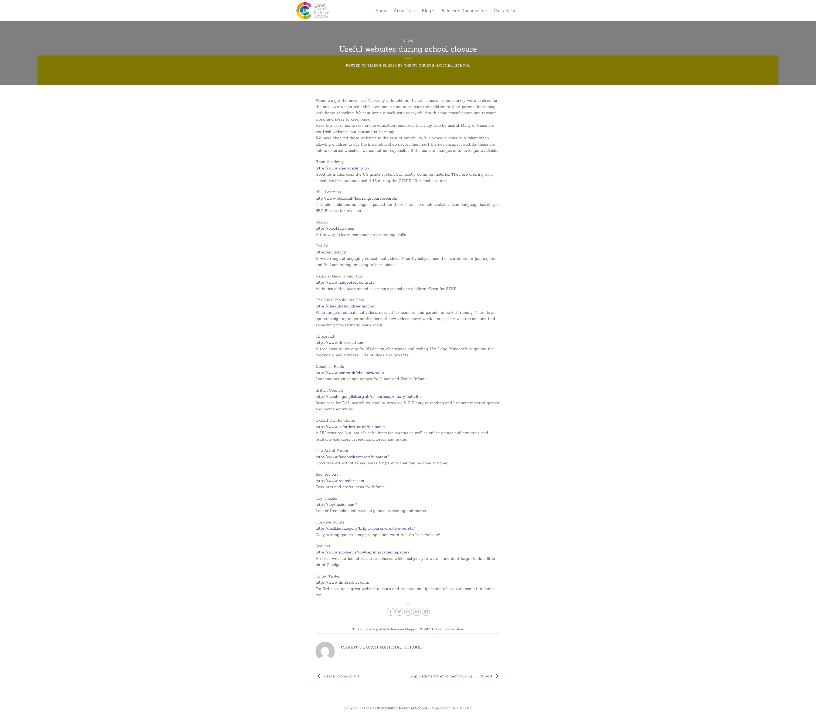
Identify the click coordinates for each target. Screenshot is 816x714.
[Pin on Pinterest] (417, 612)
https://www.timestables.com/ (343, 582)
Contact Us (505, 10)
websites (456, 629)
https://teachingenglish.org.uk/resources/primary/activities (370, 396)
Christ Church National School (437, 65)
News (408, 41)
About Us (403, 10)
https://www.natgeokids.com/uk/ (345, 282)
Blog (426, 10)
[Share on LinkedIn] (426, 612)
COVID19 (426, 629)
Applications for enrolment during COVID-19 (451, 675)
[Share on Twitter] (399, 612)
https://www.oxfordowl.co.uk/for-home (350, 426)
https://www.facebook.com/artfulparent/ (352, 456)
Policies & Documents (462, 10)
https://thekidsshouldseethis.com (345, 306)
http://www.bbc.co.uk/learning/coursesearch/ (357, 198)
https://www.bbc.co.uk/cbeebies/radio (350, 372)
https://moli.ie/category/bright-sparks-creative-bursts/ (365, 528)
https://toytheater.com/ (336, 504)
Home (381, 10)
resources (441, 629)
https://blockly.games (335, 228)
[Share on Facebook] (391, 612)
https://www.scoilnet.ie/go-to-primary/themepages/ (362, 552)
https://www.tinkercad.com (340, 342)
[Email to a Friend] (408, 612)
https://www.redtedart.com (340, 480)
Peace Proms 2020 (341, 675)
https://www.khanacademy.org (343, 168)
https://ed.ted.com (332, 252)
